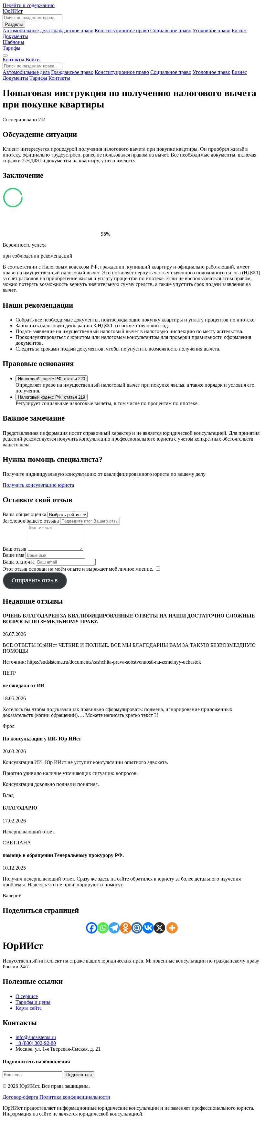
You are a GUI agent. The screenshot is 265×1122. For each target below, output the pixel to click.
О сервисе (27, 996)
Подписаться (79, 1074)
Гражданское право (72, 30)
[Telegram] (114, 927)
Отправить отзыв (35, 580)
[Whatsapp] (103, 927)
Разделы (14, 24)
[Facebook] (91, 927)
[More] (172, 927)
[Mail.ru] (137, 927)
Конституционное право (122, 30)
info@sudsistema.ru (36, 1037)
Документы (15, 78)
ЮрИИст (13, 11)
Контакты (13, 59)
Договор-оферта (20, 1097)
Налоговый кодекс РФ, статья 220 (51, 378)
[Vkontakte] (148, 927)
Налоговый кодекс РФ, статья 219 (51, 397)
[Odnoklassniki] (125, 927)
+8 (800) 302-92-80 (36, 1043)
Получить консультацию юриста (38, 485)
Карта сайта (29, 1008)
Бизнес (239, 30)
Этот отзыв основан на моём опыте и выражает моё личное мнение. (78, 569)
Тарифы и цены (33, 1002)
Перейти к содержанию (29, 5)
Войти (33, 59)
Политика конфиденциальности (74, 1097)
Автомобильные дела (26, 30)
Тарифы (11, 48)
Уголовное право (211, 30)
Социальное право (170, 30)
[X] (159, 927)
